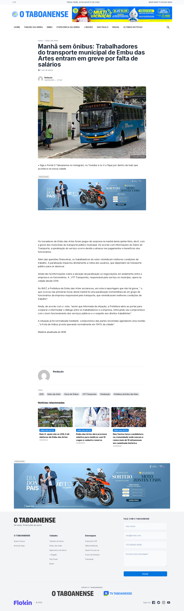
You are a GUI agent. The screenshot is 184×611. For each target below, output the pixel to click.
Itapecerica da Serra (68, 27)
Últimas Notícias (132, 27)
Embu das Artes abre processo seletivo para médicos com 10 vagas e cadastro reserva (91, 437)
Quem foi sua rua (92, 550)
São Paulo (102, 27)
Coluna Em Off (91, 541)
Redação (48, 78)
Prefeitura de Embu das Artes (126, 394)
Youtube (92, 165)
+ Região (88, 27)
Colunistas (89, 559)
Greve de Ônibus (71, 394)
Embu (49, 27)
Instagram (78, 165)
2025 (41, 394)
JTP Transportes (89, 394)
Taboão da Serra (33, 27)
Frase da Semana (92, 555)
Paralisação (105, 394)
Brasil (115, 27)
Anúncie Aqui (19, 546)
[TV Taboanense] (118, 593)
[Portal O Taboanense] (73, 593)
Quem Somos (19, 541)
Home (17, 27)
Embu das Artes (51, 41)
